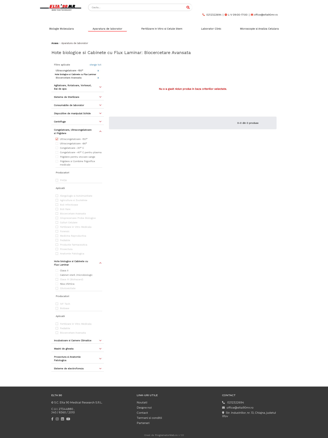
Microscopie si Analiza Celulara (259, 28)
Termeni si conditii (149, 418)
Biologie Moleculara (61, 28)
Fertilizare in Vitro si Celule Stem (161, 28)
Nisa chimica (67, 283)
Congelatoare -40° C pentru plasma (80, 152)
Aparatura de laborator (107, 28)
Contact (142, 412)
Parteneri (143, 423)
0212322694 (213, 14)
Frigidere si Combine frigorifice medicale (77, 163)
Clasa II (64, 270)
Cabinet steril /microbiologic (76, 275)
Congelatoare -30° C (72, 148)
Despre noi (144, 407)
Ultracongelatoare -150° (73, 139)
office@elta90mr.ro (266, 14)
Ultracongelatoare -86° (73, 143)
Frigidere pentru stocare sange (77, 156)
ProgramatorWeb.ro (166, 435)
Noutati (142, 402)
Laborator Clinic (211, 28)
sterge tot (95, 64)
